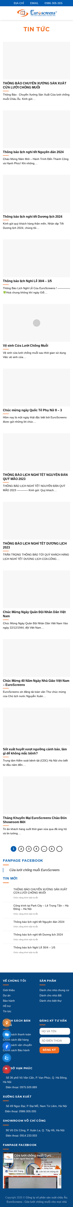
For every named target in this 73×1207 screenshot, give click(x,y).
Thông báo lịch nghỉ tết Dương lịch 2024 (38, 934)
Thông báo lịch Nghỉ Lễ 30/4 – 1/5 (34, 947)
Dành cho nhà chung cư (54, 990)
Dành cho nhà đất (51, 995)
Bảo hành (9, 1000)
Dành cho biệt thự (51, 1000)
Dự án (7, 995)
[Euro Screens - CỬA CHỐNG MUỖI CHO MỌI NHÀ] (37, 13)
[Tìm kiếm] (67, 13)
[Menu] (7, 13)
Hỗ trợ (7, 1006)
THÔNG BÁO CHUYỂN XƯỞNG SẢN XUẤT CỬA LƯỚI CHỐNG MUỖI (40, 891)
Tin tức (7, 1011)
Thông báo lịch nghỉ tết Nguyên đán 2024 (38, 921)
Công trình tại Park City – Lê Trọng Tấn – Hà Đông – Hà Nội (41, 907)
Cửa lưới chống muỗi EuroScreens (34, 870)
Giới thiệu (9, 990)
